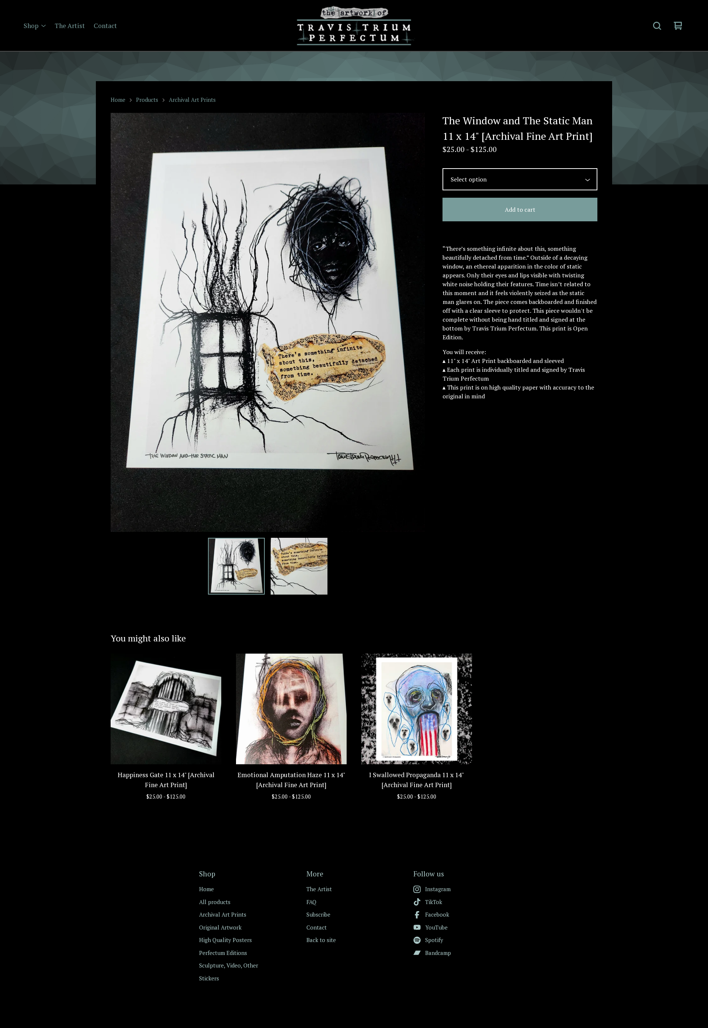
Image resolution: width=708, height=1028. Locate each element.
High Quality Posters (225, 940)
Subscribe (318, 914)
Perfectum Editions (223, 952)
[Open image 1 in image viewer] (268, 322)
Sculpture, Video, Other (228, 965)
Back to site (321, 940)
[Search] (657, 25)
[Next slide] (414, 322)
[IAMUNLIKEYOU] (354, 26)
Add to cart (520, 209)
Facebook (437, 914)
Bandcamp (438, 952)
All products (214, 902)
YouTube (436, 927)
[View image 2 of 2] (299, 566)
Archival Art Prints (192, 99)
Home (118, 99)
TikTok (433, 902)
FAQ (311, 902)
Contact (105, 25)
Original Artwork (220, 927)
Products (147, 99)
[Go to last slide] (121, 322)
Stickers (209, 978)
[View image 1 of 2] (236, 566)
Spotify (434, 940)
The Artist (70, 25)
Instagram (438, 889)
